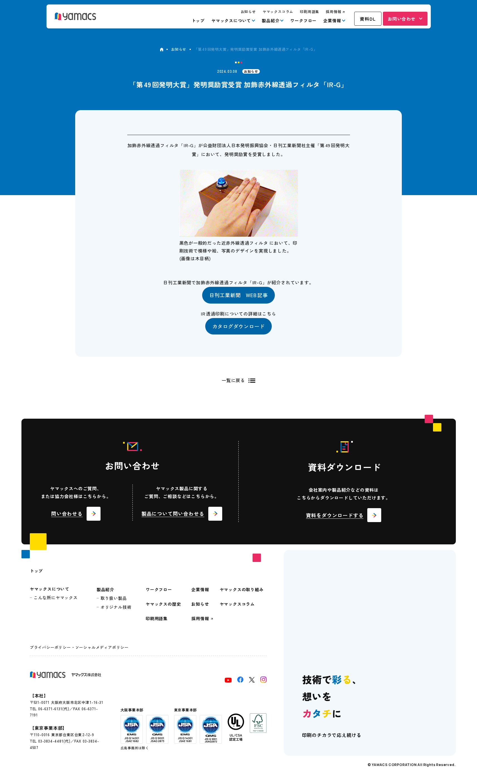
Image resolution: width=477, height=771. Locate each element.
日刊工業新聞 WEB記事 (238, 295)
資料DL (368, 18)
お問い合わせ (402, 18)
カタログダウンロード (238, 326)
